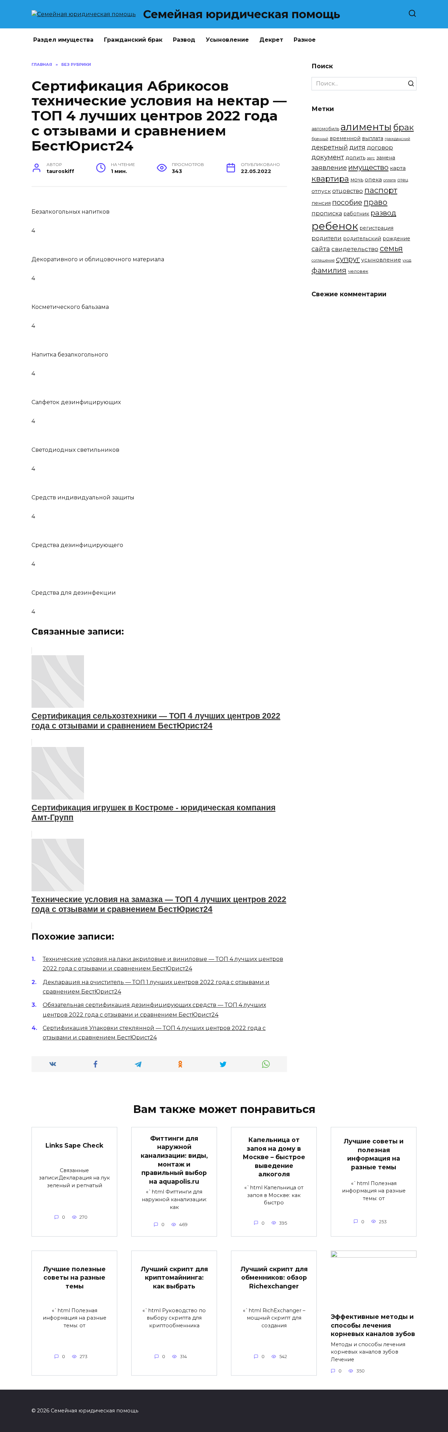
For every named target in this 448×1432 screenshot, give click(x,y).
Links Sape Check (74, 1145)
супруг (348, 259)
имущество (368, 167)
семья (391, 248)
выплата (372, 138)
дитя (357, 147)
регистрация (376, 228)
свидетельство (354, 248)
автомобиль (325, 128)
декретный (330, 147)
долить (355, 157)
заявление (329, 168)
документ (328, 157)
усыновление (381, 259)
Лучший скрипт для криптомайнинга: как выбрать (174, 1277)
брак (403, 127)
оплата (389, 180)
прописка (327, 213)
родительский (362, 238)
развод (383, 212)
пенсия (321, 203)
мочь (356, 180)
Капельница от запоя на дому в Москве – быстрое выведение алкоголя (274, 1157)
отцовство (347, 190)
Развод (184, 39)
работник (356, 213)
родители (327, 238)
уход (406, 260)
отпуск (321, 191)
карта (398, 168)
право (375, 202)
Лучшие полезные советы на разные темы (74, 1277)
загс (371, 158)
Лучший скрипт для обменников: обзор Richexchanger (274, 1277)
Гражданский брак (133, 39)
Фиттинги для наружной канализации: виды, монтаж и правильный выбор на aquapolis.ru (174, 1160)
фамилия (329, 270)
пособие (347, 202)
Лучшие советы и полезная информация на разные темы (374, 1154)
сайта (321, 248)
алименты (366, 127)
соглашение (323, 260)
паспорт (380, 190)
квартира (330, 179)
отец (402, 179)
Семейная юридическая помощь (241, 14)
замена (385, 157)
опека (373, 179)
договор (380, 147)
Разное (305, 39)
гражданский (397, 139)
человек (358, 271)
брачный (320, 139)
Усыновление (227, 39)
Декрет (271, 39)
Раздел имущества (63, 39)
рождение (396, 238)
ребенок (335, 226)
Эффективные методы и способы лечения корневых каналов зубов (373, 1325)
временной (345, 138)
